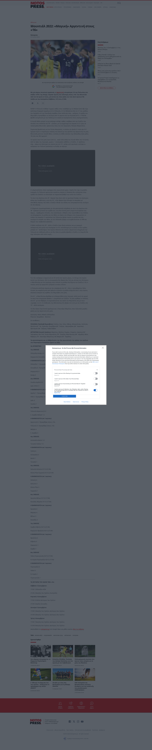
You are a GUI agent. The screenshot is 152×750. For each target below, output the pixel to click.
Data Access (76, 401)
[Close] (103, 348)
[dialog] (76, 375)
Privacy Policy (85, 401)
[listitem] (76, 370)
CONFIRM (65, 396)
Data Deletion (67, 401)
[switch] (96, 373)
